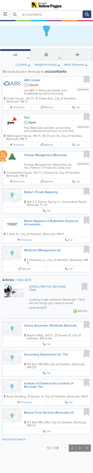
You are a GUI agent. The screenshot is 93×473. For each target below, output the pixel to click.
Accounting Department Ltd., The (46, 354)
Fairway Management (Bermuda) (45, 155)
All (22, 56)
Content (22, 65)
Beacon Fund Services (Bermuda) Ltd (49, 412)
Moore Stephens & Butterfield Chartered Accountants (51, 223)
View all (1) (23, 279)
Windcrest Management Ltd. (42, 250)
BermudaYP (39, 308)
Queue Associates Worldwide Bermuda (50, 325)
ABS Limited (32, 80)
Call (78, 107)
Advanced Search (14, 439)
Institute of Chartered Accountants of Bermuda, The (48, 385)
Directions (19, 107)
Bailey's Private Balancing (41, 192)
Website (48, 107)
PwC (27, 117)
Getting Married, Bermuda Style (47, 288)
